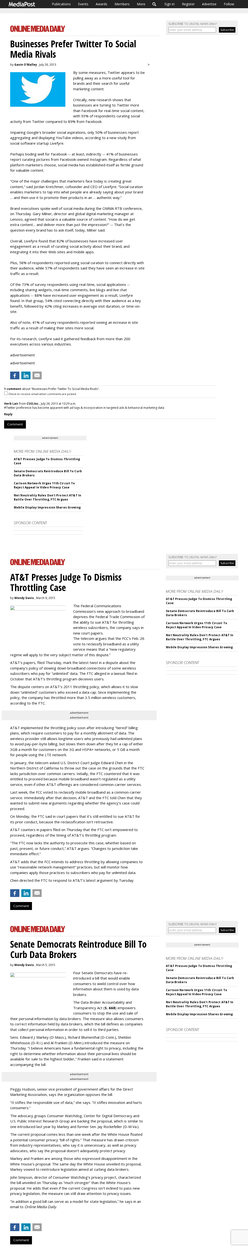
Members (122, 4)
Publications (61, 4)
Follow (229, 4)
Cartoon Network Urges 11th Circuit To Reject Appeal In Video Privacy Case (44, 485)
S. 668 (110, 1007)
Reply (8, 414)
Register (188, 4)
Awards (101, 4)
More (141, 4)
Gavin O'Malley (25, 65)
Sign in (169, 4)
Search (154, 4)
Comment (15, 424)
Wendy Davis (24, 598)
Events (83, 4)
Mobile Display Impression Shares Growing (47, 507)
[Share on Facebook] (14, 375)
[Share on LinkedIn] (26, 375)
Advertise (209, 4)
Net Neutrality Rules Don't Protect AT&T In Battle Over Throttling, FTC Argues (47, 497)
